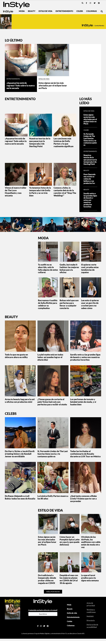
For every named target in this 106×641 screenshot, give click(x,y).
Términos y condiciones (91, 611)
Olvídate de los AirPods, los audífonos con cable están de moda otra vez (90, 542)
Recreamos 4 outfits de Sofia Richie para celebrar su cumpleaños (47, 304)
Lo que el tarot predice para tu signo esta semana (90, 578)
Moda (22, 11)
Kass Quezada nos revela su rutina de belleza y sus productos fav (89, 178)
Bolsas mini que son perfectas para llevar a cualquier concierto (69, 304)
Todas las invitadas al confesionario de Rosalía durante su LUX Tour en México (85, 454)
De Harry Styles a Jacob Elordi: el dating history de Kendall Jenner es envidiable (20, 454)
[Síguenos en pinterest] (99, 3)
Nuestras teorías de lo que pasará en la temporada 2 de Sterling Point (39, 142)
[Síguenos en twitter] (94, 3)
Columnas (91, 11)
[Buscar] (82, 3)
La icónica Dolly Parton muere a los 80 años (52, 497)
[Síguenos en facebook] (86, 3)
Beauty (31, 11)
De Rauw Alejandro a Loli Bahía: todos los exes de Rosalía (20, 497)
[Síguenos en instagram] (90, 3)
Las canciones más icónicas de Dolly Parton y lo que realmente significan (63, 142)
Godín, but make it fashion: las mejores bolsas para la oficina (69, 268)
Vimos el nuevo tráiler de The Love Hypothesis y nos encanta (15, 191)
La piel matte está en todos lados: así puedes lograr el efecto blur (50, 357)
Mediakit (90, 616)
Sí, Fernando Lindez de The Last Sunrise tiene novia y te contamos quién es (90, 139)
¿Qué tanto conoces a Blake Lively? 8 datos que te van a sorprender (83, 498)
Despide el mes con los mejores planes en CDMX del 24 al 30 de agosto (69, 579)
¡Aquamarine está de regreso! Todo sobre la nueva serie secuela (21, 85)
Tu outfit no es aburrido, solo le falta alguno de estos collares (48, 268)
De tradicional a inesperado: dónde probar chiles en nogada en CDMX (47, 579)
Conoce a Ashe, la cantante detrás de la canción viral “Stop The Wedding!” (65, 191)
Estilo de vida (45, 11)
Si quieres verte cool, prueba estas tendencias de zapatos (90, 268)
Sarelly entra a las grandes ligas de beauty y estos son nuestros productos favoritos (90, 200)
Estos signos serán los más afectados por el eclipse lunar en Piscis (53, 85)
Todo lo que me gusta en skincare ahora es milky (16, 355)
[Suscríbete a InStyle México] (53, 21)
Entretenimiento (64, 11)
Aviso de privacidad (91, 604)
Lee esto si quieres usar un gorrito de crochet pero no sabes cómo (90, 304)
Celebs (79, 11)
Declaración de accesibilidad (92, 626)
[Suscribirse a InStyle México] (12, 609)
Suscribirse (43, 614)
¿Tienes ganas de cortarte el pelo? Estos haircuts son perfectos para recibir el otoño (52, 402)
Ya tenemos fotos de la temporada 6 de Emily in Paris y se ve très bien (40, 191)
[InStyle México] (16, 5)
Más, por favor (53, 592)
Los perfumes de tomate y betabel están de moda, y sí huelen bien (83, 402)
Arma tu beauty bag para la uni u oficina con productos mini (20, 400)
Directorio (91, 620)
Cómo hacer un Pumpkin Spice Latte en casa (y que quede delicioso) (70, 541)
